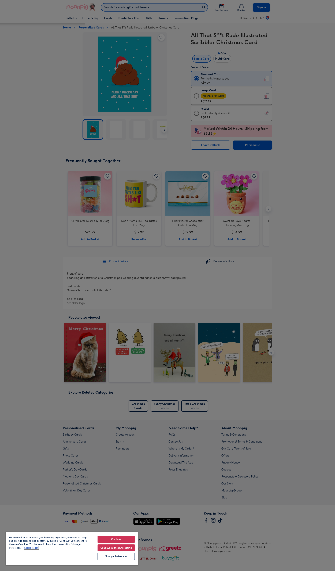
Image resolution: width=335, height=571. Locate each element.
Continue (116, 539)
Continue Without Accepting (116, 548)
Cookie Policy (31, 548)
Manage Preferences (116, 556)
